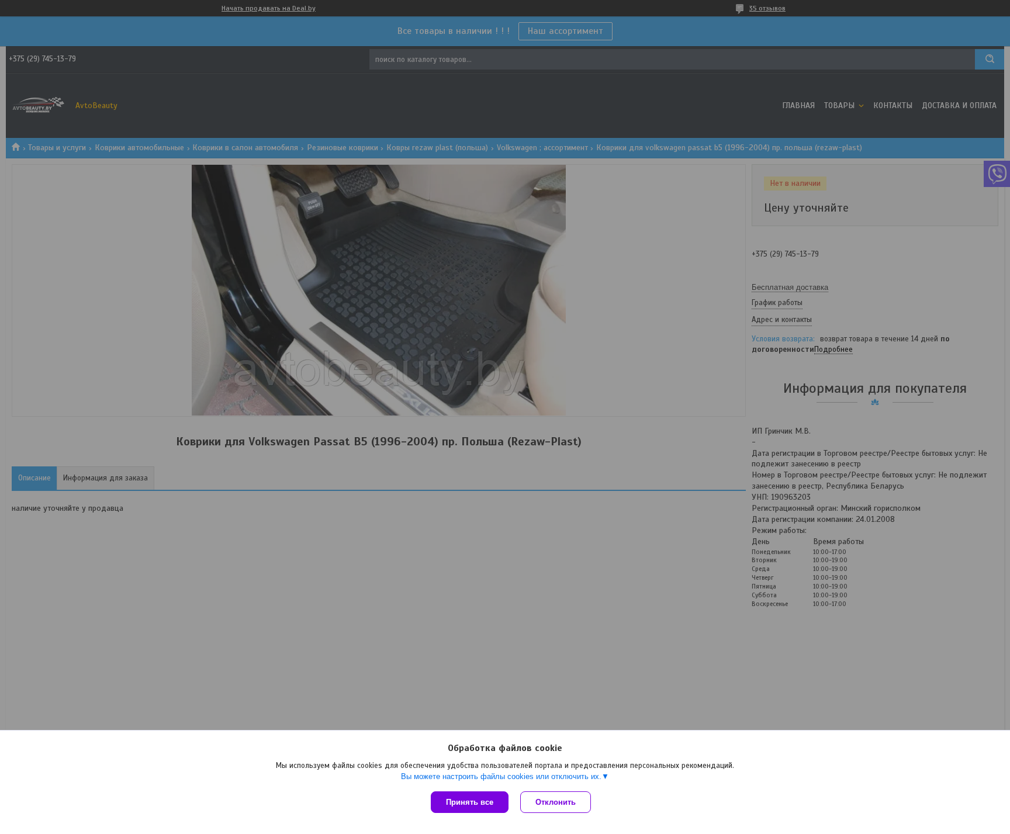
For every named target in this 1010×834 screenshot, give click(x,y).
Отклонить (555, 802)
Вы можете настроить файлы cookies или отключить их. (501, 776)
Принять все (469, 802)
